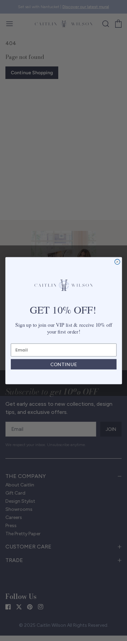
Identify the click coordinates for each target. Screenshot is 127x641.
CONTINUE (63, 364)
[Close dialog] (117, 261)
